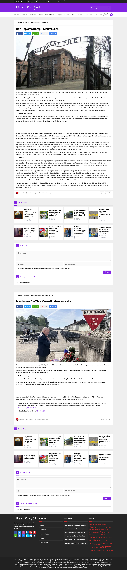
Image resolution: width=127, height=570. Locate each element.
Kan (99, 537)
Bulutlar (91, 530)
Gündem (104, 535)
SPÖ (98, 544)
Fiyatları (106, 532)
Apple (98, 524)
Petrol (108, 541)
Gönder (37, 34)
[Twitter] (19, 532)
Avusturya (26, 22)
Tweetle (28, 34)
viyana (92, 550)
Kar (102, 538)
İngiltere (110, 551)
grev (94, 535)
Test (97, 547)
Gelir (91, 534)
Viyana (77, 218)
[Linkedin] (27, 532)
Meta (91, 541)
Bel (107, 528)
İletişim (42, 538)
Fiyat (102, 532)
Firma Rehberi (44, 542)
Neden (96, 540)
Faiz (97, 532)
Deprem (97, 530)
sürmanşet (106, 543)
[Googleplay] (27, 535)
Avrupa (93, 527)
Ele (108, 530)
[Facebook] (15, 532)
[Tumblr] (34, 535)
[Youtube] (30, 532)
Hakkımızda (43, 530)
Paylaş (20, 34)
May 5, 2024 (41, 411)
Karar (105, 538)
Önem (105, 551)
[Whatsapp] (15, 535)
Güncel (98, 535)
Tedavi (93, 547)
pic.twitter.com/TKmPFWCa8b (27, 408)
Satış (95, 544)
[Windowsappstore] (30, 535)
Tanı (90, 547)
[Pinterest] (34, 532)
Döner (106, 530)
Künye (42, 525)
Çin (103, 551)
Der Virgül (21, 193)
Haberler (93, 537)
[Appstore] (23, 535)
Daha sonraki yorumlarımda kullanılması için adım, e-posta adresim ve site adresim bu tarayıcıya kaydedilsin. (44, 268)
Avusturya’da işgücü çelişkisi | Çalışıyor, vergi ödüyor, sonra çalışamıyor (48, 2)
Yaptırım (99, 551)
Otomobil (103, 541)
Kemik (110, 538)
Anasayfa (20, 22)
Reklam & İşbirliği (44, 534)
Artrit (104, 524)
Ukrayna (106, 546)
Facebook (92, 532)
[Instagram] (23, 532)
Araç (101, 524)
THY (100, 547)
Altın (94, 524)
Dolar (102, 530)
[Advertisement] (63, 127)
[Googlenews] (19, 535)
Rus (91, 543)
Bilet (109, 528)
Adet (91, 524)
